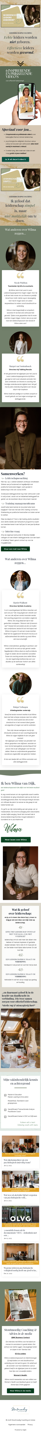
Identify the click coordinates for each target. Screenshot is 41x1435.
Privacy (30, 1425)
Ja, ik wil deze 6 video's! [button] (15, 159)
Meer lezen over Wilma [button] (16, 840)
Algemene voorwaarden (16, 1425)
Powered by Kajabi (20, 1430)
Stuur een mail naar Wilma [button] (15, 549)
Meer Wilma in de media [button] (20, 1391)
